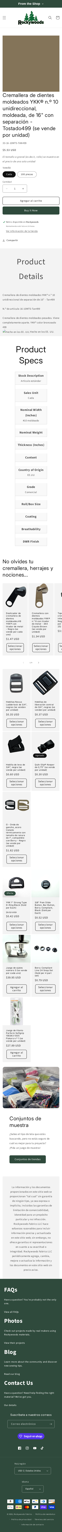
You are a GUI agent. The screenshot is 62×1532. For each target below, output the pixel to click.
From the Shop (29, 3)
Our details (10, 1405)
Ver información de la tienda (22, 231)
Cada (9, 174)
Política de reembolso (45, 1514)
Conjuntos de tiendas (28, 1159)
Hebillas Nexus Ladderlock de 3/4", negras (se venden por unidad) (16, 706)
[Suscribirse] (50, 1424)
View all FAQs (11, 1312)
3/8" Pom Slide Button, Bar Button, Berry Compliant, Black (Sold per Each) (45, 907)
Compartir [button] (12, 240)
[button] (4, 17)
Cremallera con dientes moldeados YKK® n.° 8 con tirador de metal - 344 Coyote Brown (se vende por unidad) (41, 622)
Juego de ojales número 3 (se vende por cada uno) (16, 970)
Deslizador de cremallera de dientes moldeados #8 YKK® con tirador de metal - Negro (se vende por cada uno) (14, 624)
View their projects (14, 1343)
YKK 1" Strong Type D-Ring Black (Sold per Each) (16, 905)
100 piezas (27, 174)
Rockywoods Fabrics (23, 1514)
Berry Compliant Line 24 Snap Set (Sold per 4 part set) (44, 971)
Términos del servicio (44, 1519)
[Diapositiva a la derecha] (38, 662)
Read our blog (12, 1374)
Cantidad (7, 181)
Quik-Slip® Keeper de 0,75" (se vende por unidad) (45, 767)
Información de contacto (32, 1524)
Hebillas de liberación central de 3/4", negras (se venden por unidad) (45, 706)
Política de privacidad (21, 1519)
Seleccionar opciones (15, 647)
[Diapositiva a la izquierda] (23, 662)
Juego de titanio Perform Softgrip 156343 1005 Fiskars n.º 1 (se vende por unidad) (15, 1035)
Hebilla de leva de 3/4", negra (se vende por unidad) (15, 767)
